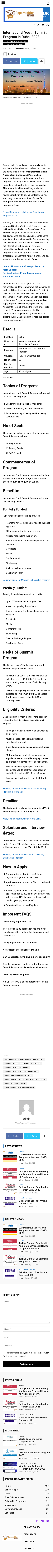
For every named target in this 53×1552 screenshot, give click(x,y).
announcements (19, 41)
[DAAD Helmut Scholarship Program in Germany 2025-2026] (10, 1156)
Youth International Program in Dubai (19, 1087)
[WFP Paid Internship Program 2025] (10, 1454)
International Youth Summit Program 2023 (21, 1071)
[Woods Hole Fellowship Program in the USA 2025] (10, 1467)
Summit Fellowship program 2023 (18, 1075)
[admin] (5, 54)
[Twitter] (43, 25)
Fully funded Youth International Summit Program (24, 1059)
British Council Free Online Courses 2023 (33, 1202)
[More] (41, 61)
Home (6, 41)
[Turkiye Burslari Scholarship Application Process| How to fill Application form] (10, 1173)
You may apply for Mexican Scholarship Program (26, 580)
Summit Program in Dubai (15, 1083)
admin (13, 54)
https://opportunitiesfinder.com (26, 1123)
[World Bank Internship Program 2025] (10, 1440)
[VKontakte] (42, 1521)
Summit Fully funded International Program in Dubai (25, 1079)
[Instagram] (38, 25)
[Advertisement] (26, 131)
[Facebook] (34, 25)
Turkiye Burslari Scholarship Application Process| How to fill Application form (34, 1174)
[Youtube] (47, 25)
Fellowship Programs (14, 44)
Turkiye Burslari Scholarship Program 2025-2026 (33, 1188)
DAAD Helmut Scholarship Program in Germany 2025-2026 (33, 1157)
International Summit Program (16, 1067)
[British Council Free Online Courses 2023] (10, 1202)
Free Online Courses (27, 1198)
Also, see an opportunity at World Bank (21, 818)
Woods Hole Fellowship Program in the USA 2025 (32, 1467)
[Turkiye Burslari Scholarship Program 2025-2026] (10, 1188)
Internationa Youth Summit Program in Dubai (22, 1063)
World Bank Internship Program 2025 (30, 1440)
